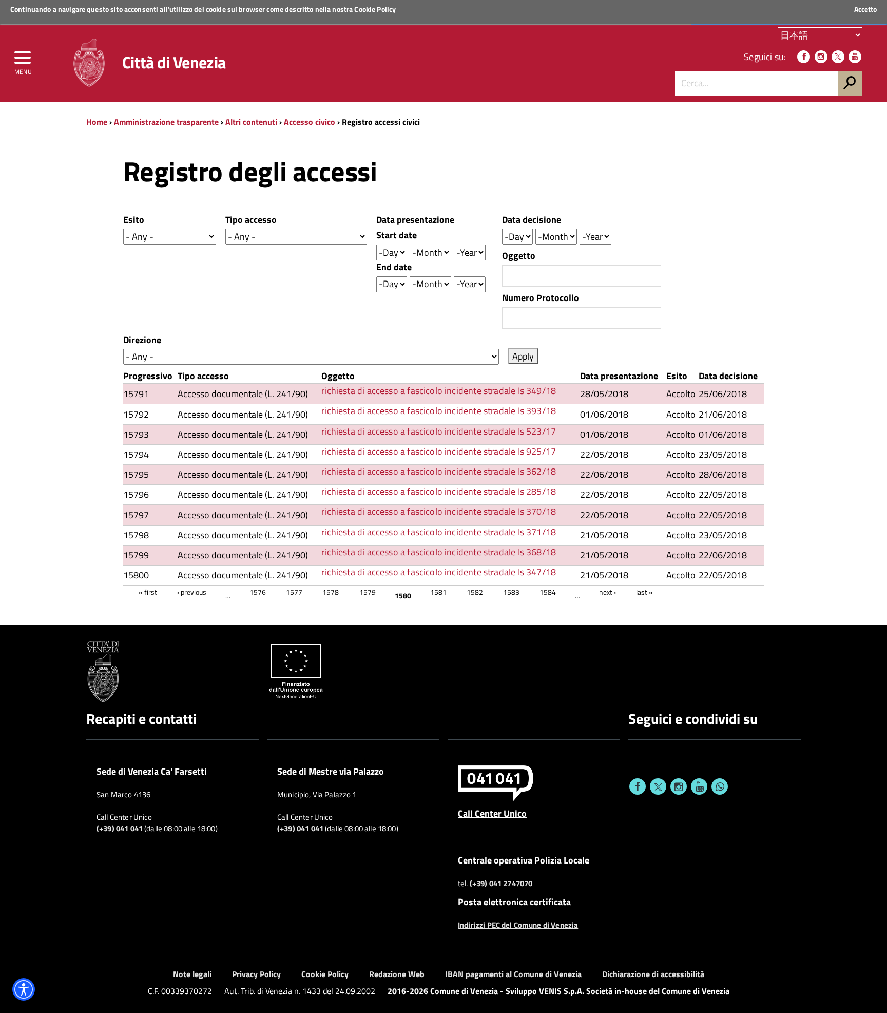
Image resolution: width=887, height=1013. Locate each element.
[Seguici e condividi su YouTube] (699, 786)
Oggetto (518, 255)
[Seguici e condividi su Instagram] (678, 786)
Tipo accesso (251, 220)
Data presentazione (415, 220)
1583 (511, 592)
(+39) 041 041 (120, 828)
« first (148, 592)
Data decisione (531, 220)
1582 (475, 592)
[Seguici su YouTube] (855, 56)
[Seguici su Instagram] (821, 56)
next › (607, 592)
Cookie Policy (375, 9)
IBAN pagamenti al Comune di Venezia (513, 974)
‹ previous (191, 592)
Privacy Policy (256, 974)
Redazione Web (397, 974)
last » (644, 592)
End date (394, 267)
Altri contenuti (251, 122)
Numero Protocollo (540, 298)
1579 (367, 592)
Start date (396, 235)
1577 (294, 592)
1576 (257, 592)
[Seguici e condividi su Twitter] (658, 786)
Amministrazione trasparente (166, 122)
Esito (133, 220)
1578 (330, 592)
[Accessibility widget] (23, 989)
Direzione (142, 340)
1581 (438, 592)
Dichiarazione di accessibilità (653, 974)
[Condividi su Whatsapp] (719, 786)
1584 (547, 592)
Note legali (192, 974)
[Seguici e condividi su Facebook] (637, 786)
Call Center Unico (492, 813)
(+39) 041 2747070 (501, 883)
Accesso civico (309, 122)
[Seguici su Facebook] (803, 56)
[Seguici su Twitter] (838, 56)
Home (96, 122)
